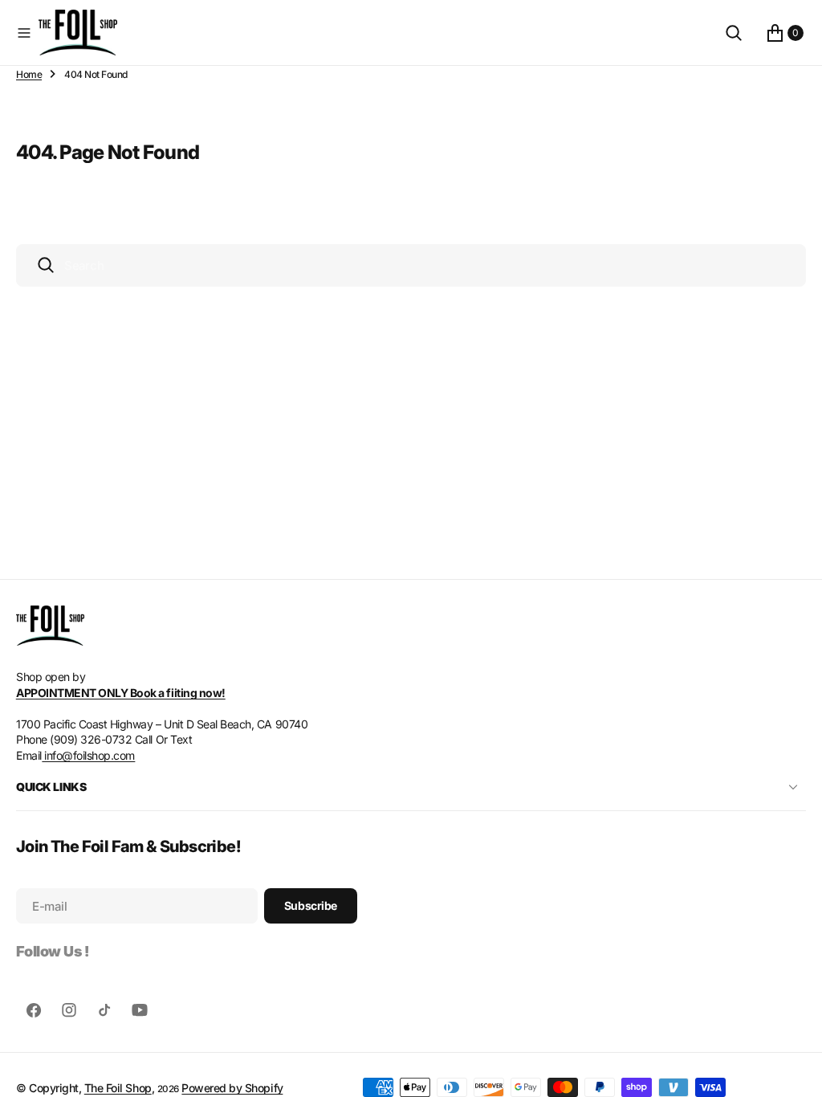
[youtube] (139, 1010)
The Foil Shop (118, 1088)
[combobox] (411, 265)
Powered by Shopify (232, 1088)
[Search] (733, 33)
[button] (24, 33)
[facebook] (33, 1010)
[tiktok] (104, 1010)
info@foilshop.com (88, 755)
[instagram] (69, 1010)
